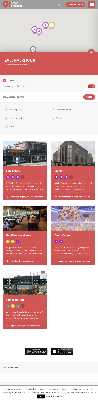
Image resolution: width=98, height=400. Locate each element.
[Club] (56, 177)
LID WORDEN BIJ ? (75, 4)
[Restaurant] (13, 241)
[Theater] (66, 177)
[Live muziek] (61, 177)
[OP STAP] (18, 177)
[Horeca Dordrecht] (13, 6)
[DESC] (93, 86)
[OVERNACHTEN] (18, 306)
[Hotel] (8, 306)
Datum (20, 86)
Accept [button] (41, 396)
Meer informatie (54, 396)
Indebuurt (13, 367)
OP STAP (13, 64)
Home (6, 64)
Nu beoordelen (16, 161)
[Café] (8, 177)
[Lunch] (8, 241)
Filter (89, 97)
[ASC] (89, 86)
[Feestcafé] (13, 177)
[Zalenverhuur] (18, 241)
